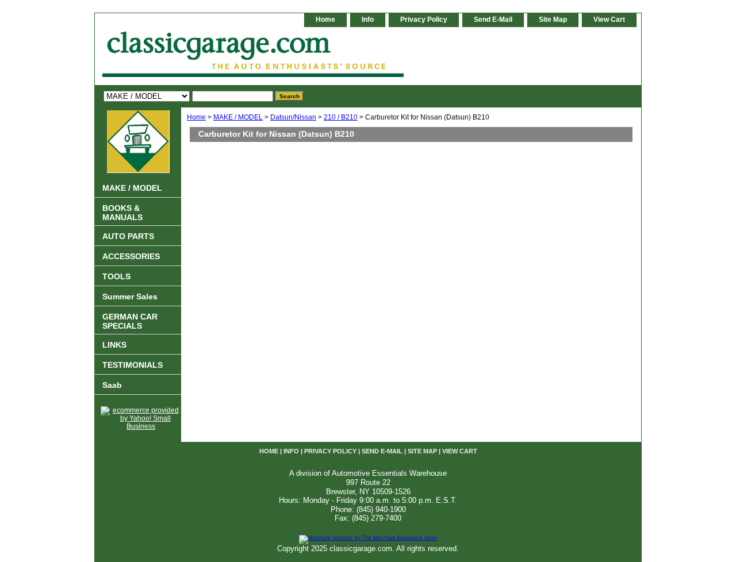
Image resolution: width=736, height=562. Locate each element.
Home (196, 117)
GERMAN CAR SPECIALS (130, 321)
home (325, 20)
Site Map (553, 20)
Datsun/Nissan (293, 117)
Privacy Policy (423, 20)
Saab (112, 385)
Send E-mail (493, 20)
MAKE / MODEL (238, 117)
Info (368, 20)
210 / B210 (341, 117)
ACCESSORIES (131, 256)
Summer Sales (130, 296)
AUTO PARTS (128, 236)
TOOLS (116, 276)
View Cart (609, 20)
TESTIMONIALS (132, 364)
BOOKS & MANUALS (122, 212)
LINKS (114, 344)
